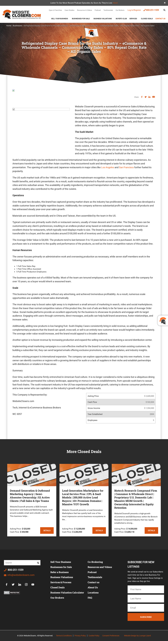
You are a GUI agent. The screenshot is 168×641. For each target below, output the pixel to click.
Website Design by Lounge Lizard (137, 636)
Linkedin (19, 584)
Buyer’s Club (121, 19)
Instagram (26, 584)
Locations (93, 592)
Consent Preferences (110, 636)
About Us (93, 587)
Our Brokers (120, 10)
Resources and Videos (100, 567)
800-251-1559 (152, 10)
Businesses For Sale (81, 19)
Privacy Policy (80, 636)
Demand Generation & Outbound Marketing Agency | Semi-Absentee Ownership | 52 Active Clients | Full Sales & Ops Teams (30, 495)
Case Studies (69, 10)
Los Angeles (107, 167)
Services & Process (60, 582)
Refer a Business (59, 572)
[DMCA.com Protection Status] (12, 593)
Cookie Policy (94, 636)
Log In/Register (134, 10)
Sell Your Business (59, 19)
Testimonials (108, 10)
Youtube (32, 584)
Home (8, 26)
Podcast (98, 10)
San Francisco (126, 167)
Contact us (160, 19)
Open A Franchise (55, 10)
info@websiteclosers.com (21, 575)
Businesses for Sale (61, 567)
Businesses (17, 26)
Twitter (13, 584)
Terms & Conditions (64, 636)
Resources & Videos (84, 10)
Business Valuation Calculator (67, 592)
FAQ (90, 597)
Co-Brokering (95, 561)
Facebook (6, 584)
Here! (115, 3)
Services (133, 19)
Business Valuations (103, 19)
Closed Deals (147, 19)
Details (46, 530)
